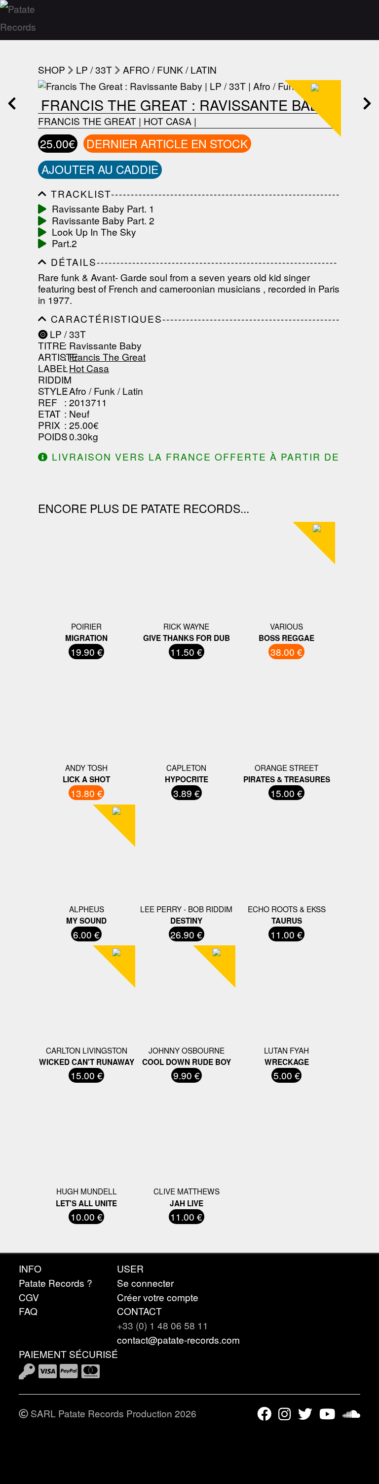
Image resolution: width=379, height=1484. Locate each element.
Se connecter (145, 1282)
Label (50, 368)
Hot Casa (167, 120)
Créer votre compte (157, 1297)
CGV (29, 1297)
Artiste (50, 356)
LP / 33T (94, 69)
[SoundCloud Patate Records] (351, 1413)
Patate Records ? (55, 1282)
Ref (47, 402)
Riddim (50, 379)
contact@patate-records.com (178, 1339)
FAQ (28, 1310)
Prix (49, 424)
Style (50, 390)
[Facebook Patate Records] (264, 1413)
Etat (49, 413)
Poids (50, 436)
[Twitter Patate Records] (305, 1413)
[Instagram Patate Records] (284, 1413)
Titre (50, 345)
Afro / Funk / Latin (170, 69)
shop (51, 69)
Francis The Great (87, 120)
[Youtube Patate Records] (327, 1413)
